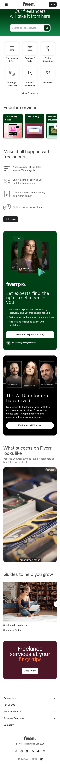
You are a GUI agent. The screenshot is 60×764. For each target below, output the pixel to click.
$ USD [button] (34, 759)
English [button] (24, 759)
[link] (16, 751)
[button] (6, 4)
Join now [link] (11, 219)
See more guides (12, 630)
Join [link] (53, 4)
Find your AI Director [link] (30, 425)
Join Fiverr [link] (30, 671)
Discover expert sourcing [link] (30, 335)
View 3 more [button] (28, 93)
